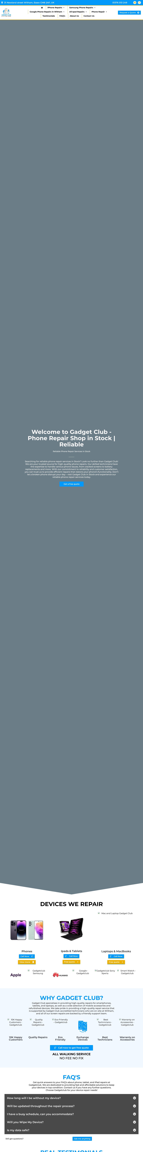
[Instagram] (139, 2)
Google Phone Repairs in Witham (46, 12)
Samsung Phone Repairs (81, 7)
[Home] (41, 8)
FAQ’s (62, 16)
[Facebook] (134, 2)
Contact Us (89, 16)
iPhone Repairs (55, 7)
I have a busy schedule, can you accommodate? (40, 1114)
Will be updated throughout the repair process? (41, 1106)
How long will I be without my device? (34, 1098)
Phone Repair (98, 12)
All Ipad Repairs (76, 12)
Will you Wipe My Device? (25, 1122)
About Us (74, 16)
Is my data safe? (18, 1130)
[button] (71, 1098)
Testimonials (49, 16)
